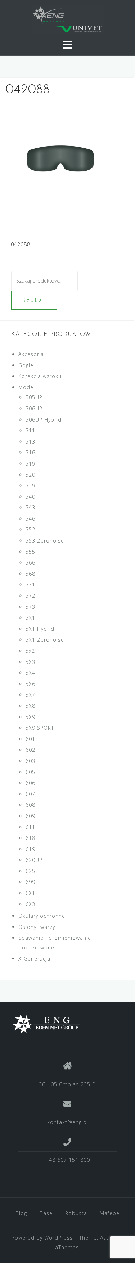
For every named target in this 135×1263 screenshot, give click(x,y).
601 (30, 739)
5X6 (30, 683)
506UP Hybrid (44, 419)
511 (30, 430)
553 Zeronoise (45, 540)
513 (30, 441)
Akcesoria (31, 354)
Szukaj (34, 300)
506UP (34, 408)
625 (30, 871)
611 (30, 827)
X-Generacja (34, 958)
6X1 (30, 893)
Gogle (25, 365)
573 (30, 606)
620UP (34, 860)
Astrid (108, 1237)
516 (30, 452)
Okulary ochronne (41, 915)
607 (30, 794)
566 (30, 562)
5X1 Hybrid (40, 628)
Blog (21, 1213)
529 (30, 485)
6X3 (30, 904)
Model (26, 387)
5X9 (30, 717)
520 (30, 474)
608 (30, 804)
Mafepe (110, 1213)
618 (30, 838)
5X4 (30, 672)
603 (30, 761)
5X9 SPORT (40, 727)
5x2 (30, 650)
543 (30, 507)
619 (30, 849)
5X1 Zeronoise (45, 639)
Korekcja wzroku (40, 376)
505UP (34, 397)
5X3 (30, 662)
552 (30, 529)
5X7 (30, 694)
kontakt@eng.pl (67, 1122)
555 (30, 551)
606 (30, 782)
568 (30, 573)
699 (30, 881)
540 (30, 496)
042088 (20, 244)
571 (30, 584)
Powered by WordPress (42, 1237)
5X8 (30, 705)
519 (30, 463)
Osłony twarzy (36, 926)
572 (30, 595)
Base (46, 1213)
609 (30, 816)
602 (30, 749)
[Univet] (65, 1024)
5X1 (30, 617)
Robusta (76, 1213)
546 (30, 518)
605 (30, 772)
